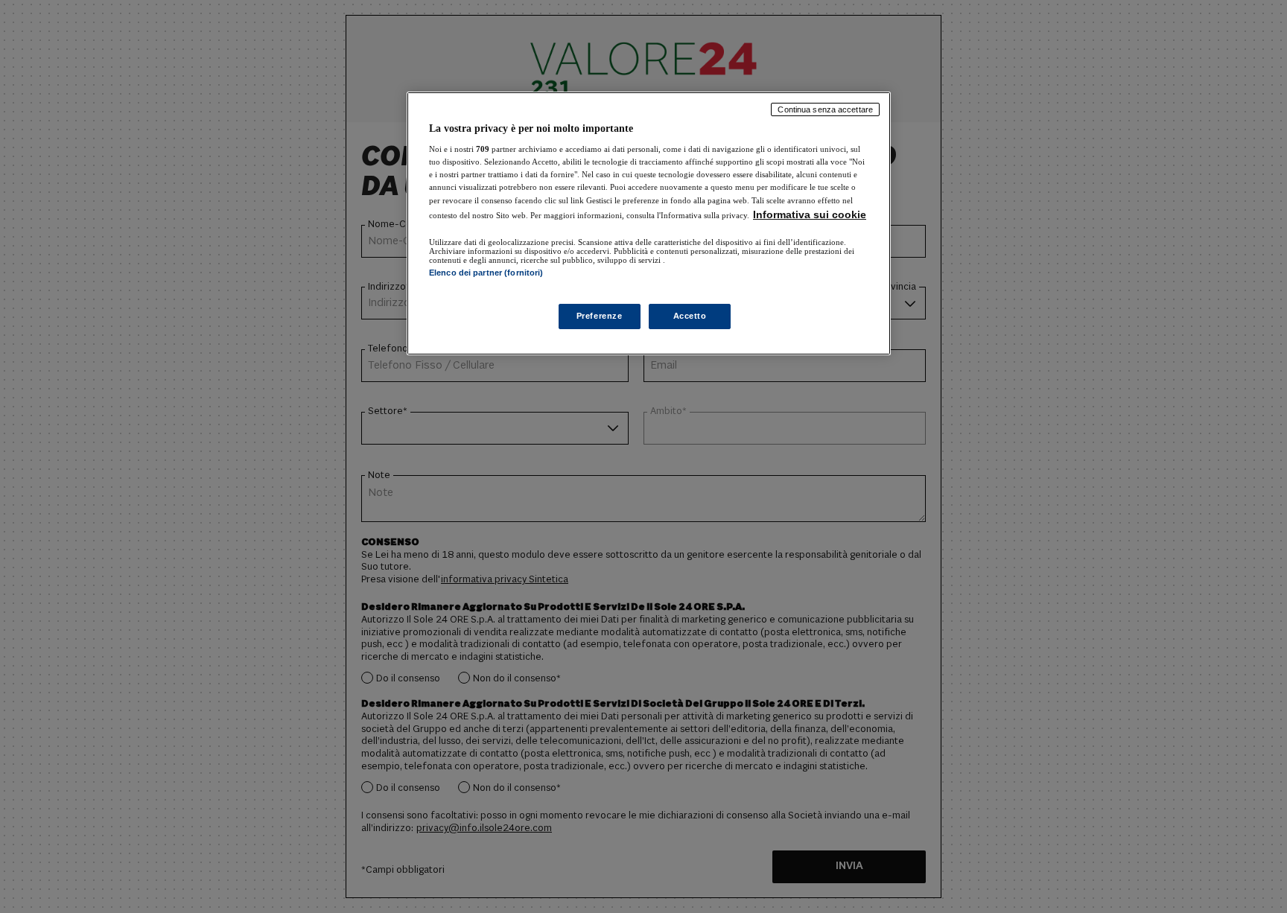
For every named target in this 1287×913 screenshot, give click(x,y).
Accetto (690, 315)
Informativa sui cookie (809, 214)
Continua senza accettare (825, 109)
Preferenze (599, 315)
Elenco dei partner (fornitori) (486, 272)
